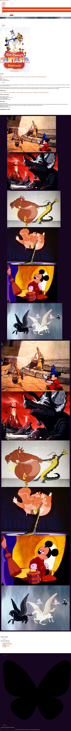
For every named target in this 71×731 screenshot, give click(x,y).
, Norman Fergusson (28, 76)
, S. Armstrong (4, 76)
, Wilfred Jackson (44, 76)
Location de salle (7, 7)
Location (3, 6)
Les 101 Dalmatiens (6, 645)
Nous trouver (6, 10)
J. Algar (1, 76)
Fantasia (4, 638)
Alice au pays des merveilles (7, 643)
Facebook (5, 655)
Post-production (6, 8)
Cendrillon (4, 646)
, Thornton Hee (33, 76)
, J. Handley (17, 76)
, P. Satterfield (38, 76)
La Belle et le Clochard (6, 642)
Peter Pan (4, 644)
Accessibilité (4, 3)
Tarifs (3, 5)
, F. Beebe (9, 76)
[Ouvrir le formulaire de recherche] (36, 13)
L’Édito (3, 4)
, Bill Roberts (13, 76)
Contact (3, 9)
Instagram (5, 725)
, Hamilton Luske (22, 76)
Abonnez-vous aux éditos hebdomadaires (7, 727)
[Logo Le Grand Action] (4, 0)
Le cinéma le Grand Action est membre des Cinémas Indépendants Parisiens (27, 729)
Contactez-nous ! (7, 11)
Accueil (3, 2)
